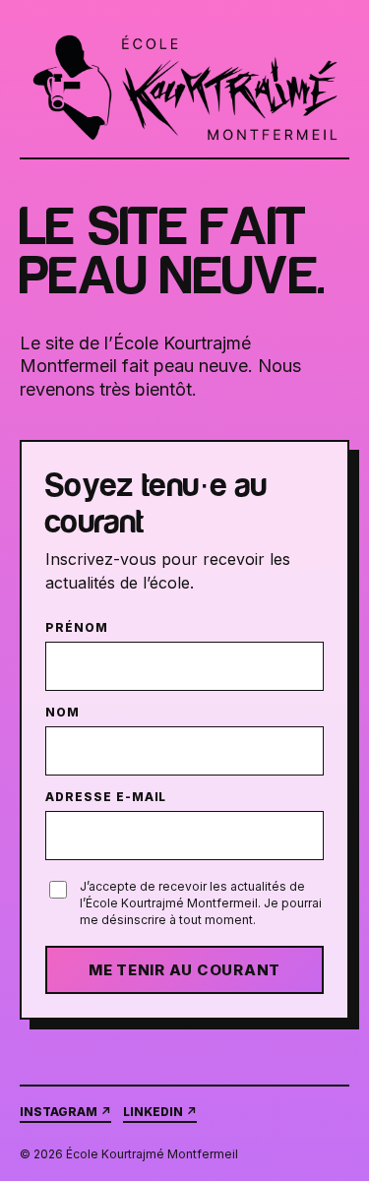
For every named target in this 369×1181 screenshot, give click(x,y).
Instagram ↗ (65, 1111)
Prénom (76, 627)
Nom (62, 712)
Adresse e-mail (105, 796)
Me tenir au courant (184, 970)
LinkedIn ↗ (160, 1111)
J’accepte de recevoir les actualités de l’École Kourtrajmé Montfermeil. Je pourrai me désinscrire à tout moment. (201, 903)
